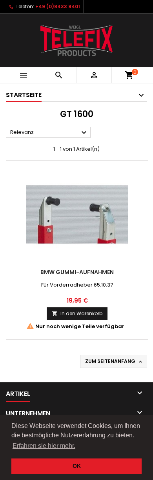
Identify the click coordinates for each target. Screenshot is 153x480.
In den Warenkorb (77, 313)
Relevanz (49, 132)
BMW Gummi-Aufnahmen (77, 272)
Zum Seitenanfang (114, 361)
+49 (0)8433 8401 (57, 6)
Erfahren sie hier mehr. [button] (44, 445)
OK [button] (77, 466)
